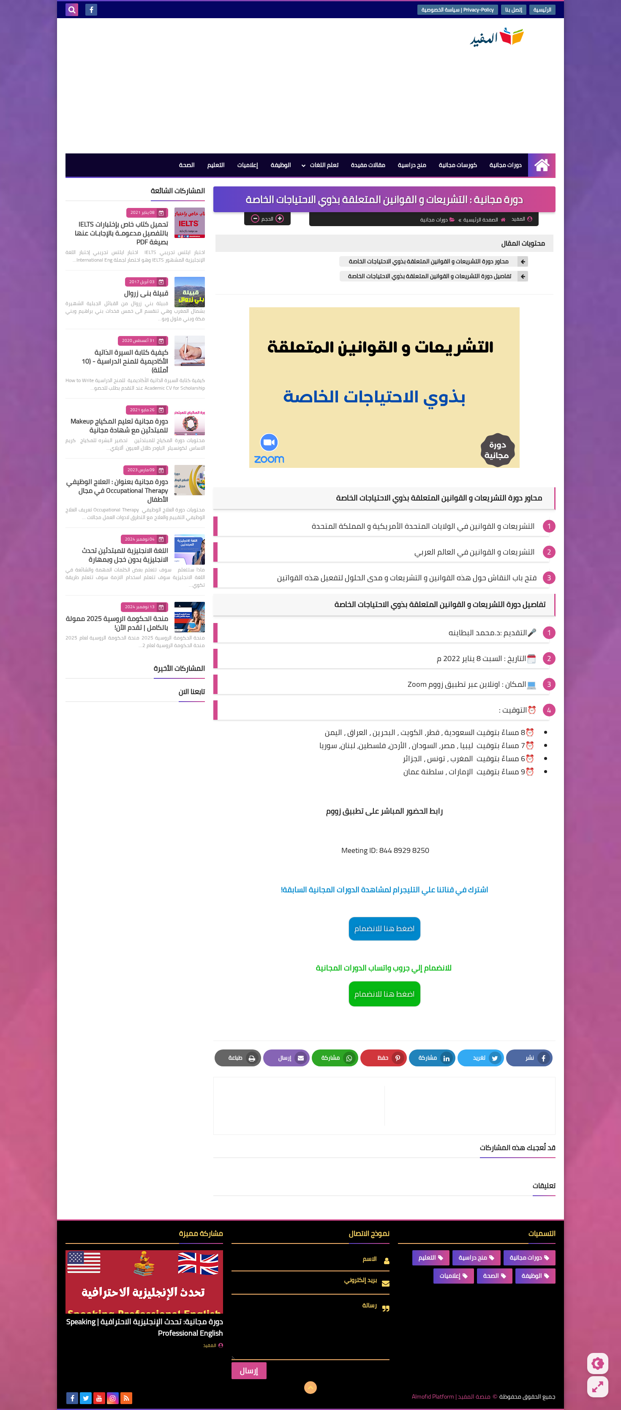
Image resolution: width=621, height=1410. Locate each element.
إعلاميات (247, 164)
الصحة (187, 164)
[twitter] (86, 1398)
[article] (303, 1106)
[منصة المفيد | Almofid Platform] (494, 37)
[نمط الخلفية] (597, 1386)
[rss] (126, 1398)
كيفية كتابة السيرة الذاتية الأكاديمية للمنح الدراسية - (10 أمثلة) (125, 361)
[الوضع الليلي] (597, 1363)
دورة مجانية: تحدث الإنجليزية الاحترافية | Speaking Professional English (144, 1327)
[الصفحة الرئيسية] (542, 165)
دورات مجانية (506, 164)
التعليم (216, 164)
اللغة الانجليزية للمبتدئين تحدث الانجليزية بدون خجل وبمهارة (125, 555)
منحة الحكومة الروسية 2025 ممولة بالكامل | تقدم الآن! (117, 623)
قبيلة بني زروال (146, 293)
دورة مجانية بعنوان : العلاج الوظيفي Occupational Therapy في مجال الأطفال (117, 490)
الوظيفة (281, 164)
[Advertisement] (219, 86)
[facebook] (91, 10)
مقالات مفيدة (368, 164)
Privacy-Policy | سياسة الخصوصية (458, 9)
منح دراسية (412, 164)
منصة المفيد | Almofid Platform (451, 1396)
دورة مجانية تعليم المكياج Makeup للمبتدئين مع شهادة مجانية (119, 425)
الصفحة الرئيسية (480, 219)
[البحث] (71, 9)
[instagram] (113, 1398)
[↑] (310, 1387)
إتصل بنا (513, 9)
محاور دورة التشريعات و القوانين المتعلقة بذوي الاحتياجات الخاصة (429, 261)
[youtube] (99, 1398)
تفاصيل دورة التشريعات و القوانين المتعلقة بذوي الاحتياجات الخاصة (429, 276)
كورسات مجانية (458, 164)
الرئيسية (542, 9)
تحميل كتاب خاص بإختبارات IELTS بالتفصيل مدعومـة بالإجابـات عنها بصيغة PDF (121, 233)
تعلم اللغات (324, 164)
